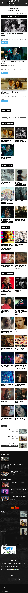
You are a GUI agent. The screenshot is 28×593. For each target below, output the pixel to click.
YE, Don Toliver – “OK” (6, 183)
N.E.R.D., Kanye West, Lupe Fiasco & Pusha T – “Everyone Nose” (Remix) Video (7, 247)
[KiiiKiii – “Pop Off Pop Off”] (7, 193)
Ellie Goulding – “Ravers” (6, 220)
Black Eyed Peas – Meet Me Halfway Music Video (7, 331)
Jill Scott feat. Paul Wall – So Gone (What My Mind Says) (21, 312)
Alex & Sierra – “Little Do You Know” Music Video (14, 63)
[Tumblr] (12, 579)
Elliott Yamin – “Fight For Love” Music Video (20, 420)
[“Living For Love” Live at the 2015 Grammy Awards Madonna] (7, 283)
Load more (13, 537)
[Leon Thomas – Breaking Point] (5, 466)
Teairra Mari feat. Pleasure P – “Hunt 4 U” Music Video (20, 367)
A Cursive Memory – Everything (20, 384)
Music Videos (4, 65)
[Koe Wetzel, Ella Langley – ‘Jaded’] (21, 212)
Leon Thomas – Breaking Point (16, 464)
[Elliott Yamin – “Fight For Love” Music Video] (21, 411)
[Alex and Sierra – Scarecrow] (14, 84)
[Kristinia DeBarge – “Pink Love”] (7, 258)
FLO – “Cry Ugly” (19, 201)
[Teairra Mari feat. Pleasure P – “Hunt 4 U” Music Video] (21, 358)
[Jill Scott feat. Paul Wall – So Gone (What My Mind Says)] (21, 303)
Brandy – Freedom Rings (7, 384)
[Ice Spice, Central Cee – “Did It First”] (5, 484)
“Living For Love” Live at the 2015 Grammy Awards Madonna (6, 292)
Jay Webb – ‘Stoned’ (18, 291)
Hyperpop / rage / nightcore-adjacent (6, 203)
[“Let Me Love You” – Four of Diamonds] (7, 358)
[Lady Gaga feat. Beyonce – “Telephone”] (5, 473)
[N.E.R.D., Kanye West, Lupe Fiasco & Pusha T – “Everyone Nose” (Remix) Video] (7, 237)
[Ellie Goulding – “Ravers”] (7, 212)
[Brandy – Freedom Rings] (7, 377)
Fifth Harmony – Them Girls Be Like (12, 33)
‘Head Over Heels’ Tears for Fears (7, 419)
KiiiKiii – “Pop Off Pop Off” (14, 10)
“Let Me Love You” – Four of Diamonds (7, 366)
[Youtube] (19, 579)
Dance (3, 35)
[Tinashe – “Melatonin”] (21, 175)
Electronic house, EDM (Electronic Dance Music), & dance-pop (7, 222)
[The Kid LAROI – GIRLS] (21, 323)
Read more (4, 42)
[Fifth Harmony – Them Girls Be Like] (14, 25)
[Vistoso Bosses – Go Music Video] (21, 341)
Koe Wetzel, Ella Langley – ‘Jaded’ (20, 220)
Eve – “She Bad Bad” (19, 245)
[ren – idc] (7, 394)
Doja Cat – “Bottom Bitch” (7, 349)
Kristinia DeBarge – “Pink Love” (7, 266)
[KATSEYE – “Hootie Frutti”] (23, 438)
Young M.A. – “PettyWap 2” (16, 457)
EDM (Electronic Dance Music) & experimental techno (20, 185)
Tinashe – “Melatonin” (18, 183)
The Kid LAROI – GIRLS (19, 330)
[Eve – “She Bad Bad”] (21, 237)
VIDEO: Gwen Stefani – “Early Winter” (6, 311)
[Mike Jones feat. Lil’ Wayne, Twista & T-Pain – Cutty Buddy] (5, 498)
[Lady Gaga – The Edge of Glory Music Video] (5, 491)
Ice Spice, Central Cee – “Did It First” (17, 482)
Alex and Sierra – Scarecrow (9, 92)
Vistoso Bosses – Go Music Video (20, 349)
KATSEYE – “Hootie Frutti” (13, 436)
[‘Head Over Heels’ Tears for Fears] (7, 411)
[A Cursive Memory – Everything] (21, 377)
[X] (15, 579)
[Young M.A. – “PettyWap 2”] (5, 459)
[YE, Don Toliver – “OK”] (7, 175)
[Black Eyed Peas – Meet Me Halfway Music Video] (7, 323)
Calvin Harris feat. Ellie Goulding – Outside (20, 267)
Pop (2, 93)
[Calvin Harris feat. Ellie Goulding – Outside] (21, 258)
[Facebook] (9, 579)
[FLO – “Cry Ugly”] (21, 193)
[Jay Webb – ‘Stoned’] (21, 283)
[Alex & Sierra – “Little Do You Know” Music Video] (14, 53)
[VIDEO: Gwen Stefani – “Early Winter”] (7, 303)
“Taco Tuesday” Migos (20, 402)
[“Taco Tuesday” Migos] (21, 394)
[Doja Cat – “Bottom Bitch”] (7, 341)
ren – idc (4, 401)
